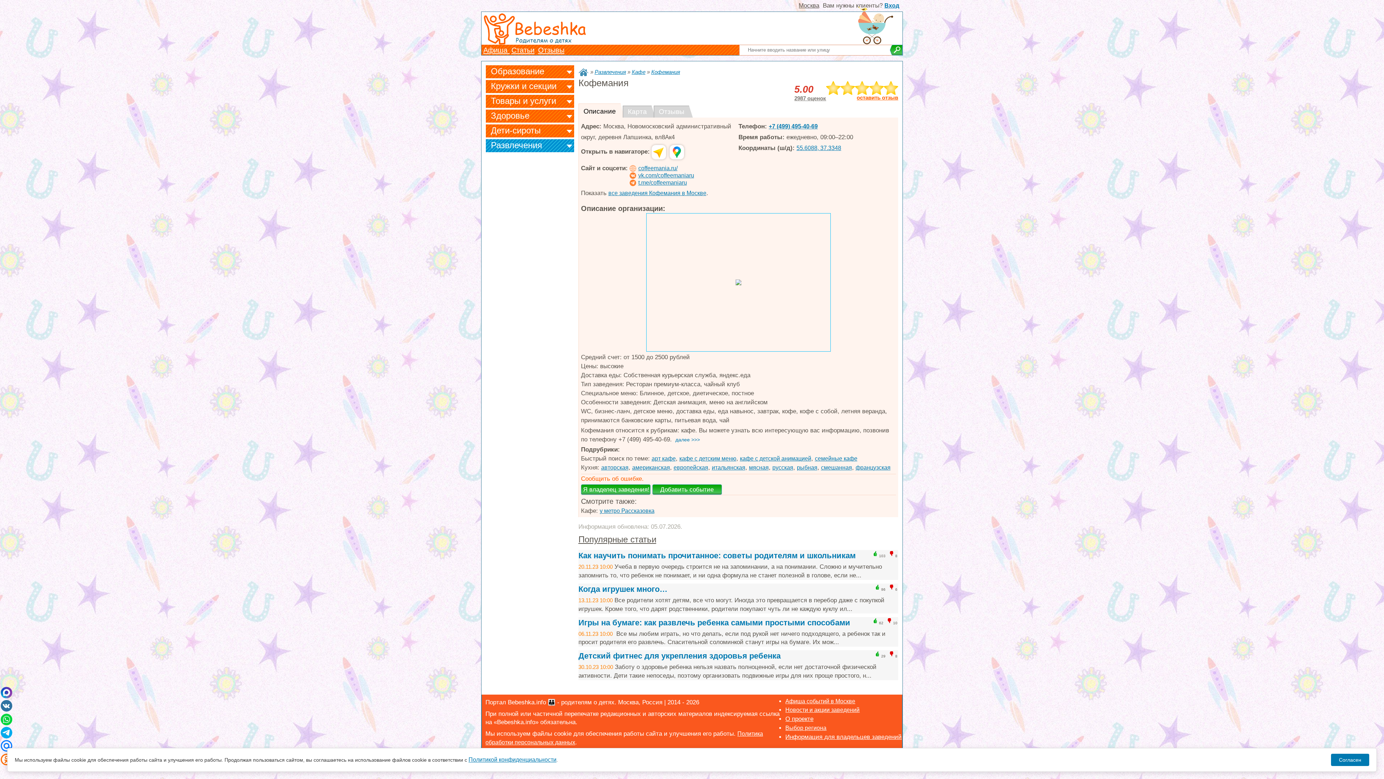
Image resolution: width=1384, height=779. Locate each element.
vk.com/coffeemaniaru (666, 175)
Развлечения (516, 145)
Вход (891, 6)
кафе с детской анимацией (775, 458)
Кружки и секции (523, 86)
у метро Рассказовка (627, 511)
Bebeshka (550, 28)
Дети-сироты (516, 130)
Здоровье (510, 115)
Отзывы (551, 50)
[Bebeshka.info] (583, 72)
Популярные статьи (617, 539)
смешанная (836, 468)
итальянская (728, 468)
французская (873, 468)
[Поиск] (896, 50)
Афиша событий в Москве (820, 701)
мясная (759, 468)
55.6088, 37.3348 (819, 148)
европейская (691, 468)
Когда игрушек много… (622, 589)
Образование (517, 71)
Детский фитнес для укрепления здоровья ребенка (679, 655)
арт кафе (664, 458)
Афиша (496, 50)
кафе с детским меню (707, 458)
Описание (600, 111)
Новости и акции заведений (822, 710)
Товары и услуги (523, 101)
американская (651, 468)
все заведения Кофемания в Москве (657, 193)
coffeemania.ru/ (658, 168)
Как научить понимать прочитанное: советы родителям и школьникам (717, 555)
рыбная (807, 468)
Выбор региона (805, 728)
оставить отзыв (877, 98)
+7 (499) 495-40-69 (793, 126)
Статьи (522, 50)
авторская (615, 468)
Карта (637, 111)
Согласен (1350, 760)
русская (782, 468)
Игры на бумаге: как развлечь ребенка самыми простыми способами (714, 622)
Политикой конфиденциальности (512, 760)
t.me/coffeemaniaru (662, 183)
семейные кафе (836, 458)
